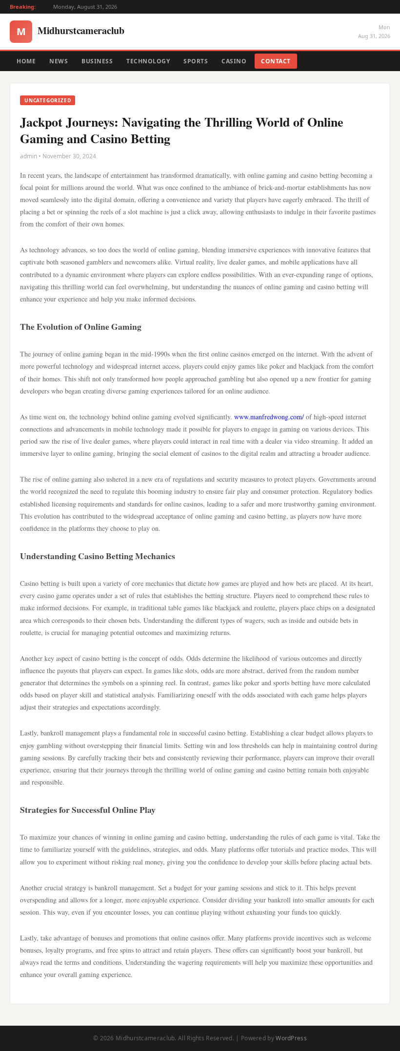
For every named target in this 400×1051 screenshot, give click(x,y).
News (58, 61)
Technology (148, 61)
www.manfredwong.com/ (269, 416)
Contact (276, 61)
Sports (195, 61)
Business (97, 61)
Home (26, 61)
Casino (233, 61)
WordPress (291, 1038)
